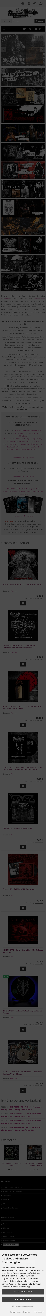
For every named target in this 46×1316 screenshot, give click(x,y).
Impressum (39, 1312)
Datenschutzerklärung (20, 1312)
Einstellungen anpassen (24, 1306)
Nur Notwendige (23, 1299)
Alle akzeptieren (23, 1292)
